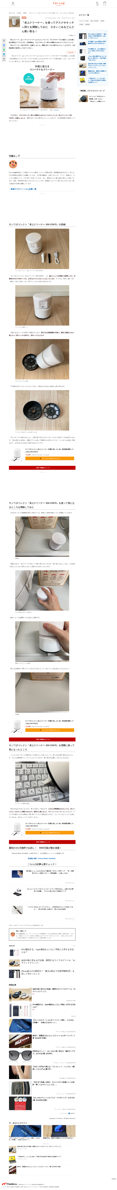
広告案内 (17, 1187)
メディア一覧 (5, 1187)
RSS (41, 1187)
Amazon (56, 110)
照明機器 (87, 24)
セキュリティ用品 (84, 21)
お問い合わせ (24, 1187)
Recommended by (64, 1113)
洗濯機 (81, 24)
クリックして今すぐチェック (51, 458)
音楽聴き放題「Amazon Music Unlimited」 (42, 858)
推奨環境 (57, 1187)
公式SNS (12, 1187)
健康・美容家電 (94, 21)
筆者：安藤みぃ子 (21, 931)
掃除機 (24, 17)
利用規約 (114, 1179)
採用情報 (51, 1187)
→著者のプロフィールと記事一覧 (22, 189)
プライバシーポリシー (33, 1187)
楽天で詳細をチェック (43, 467)
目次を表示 (71, 52)
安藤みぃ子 (73, 35)
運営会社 (46, 1187)
